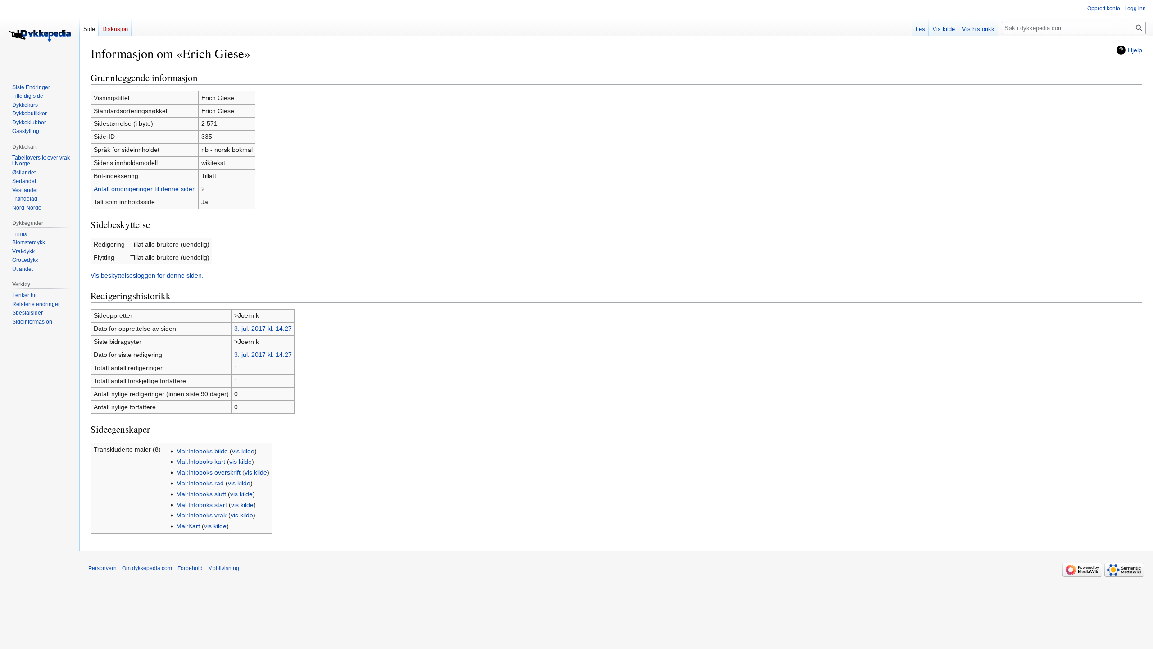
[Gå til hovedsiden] (40, 36)
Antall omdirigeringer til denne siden (145, 188)
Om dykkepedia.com (147, 568)
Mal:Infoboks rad (200, 483)
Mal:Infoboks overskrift (208, 472)
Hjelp (1135, 50)
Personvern (102, 568)
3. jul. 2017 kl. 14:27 (263, 328)
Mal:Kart (188, 526)
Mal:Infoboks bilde (202, 451)
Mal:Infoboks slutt (201, 494)
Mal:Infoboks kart (200, 461)
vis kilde (243, 451)
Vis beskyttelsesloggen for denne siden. (147, 275)
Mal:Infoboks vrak (201, 515)
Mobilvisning (223, 568)
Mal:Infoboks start (201, 504)
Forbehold (190, 568)
